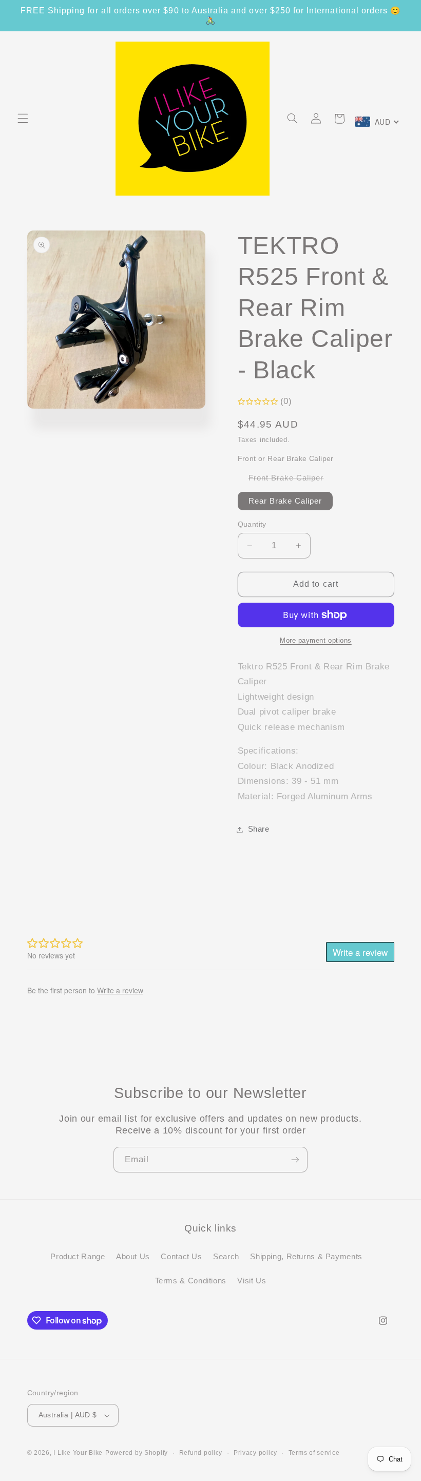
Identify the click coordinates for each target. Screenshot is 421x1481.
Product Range (77, 1257)
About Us (133, 1257)
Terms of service (314, 1453)
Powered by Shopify (136, 1453)
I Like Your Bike (78, 1453)
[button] (22, 118)
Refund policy (201, 1453)
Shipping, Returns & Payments (306, 1257)
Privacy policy (255, 1453)
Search (226, 1257)
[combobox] (377, 122)
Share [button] (259, 829)
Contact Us (181, 1257)
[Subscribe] (295, 1159)
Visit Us (251, 1281)
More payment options (316, 640)
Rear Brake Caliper (285, 501)
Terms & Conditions (190, 1281)
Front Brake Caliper (291, 480)
